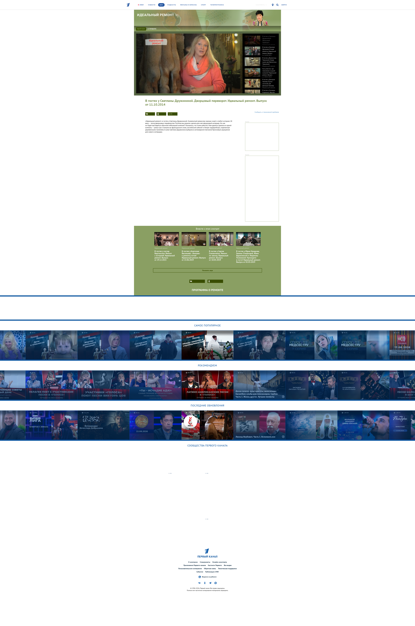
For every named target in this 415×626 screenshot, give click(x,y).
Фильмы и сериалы (188, 5)
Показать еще (207, 270)
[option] (261, 39)
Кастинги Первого (215, 565)
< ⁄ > (170, 114)
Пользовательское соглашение (190, 568)
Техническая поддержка (227, 568)
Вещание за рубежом (209, 577)
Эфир (142, 5)
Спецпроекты (205, 562)
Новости (151, 5)
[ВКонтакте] (150, 114)
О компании (193, 562)
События (199, 572)
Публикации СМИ (212, 572)
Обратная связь (210, 568)
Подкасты (171, 5)
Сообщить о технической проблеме (267, 112)
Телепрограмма (217, 5)
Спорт (203, 5)
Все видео (228, 565)
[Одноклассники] (161, 114)
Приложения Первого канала (195, 565)
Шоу (161, 5)
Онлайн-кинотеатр (219, 562)
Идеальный (155, 15)
